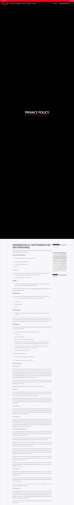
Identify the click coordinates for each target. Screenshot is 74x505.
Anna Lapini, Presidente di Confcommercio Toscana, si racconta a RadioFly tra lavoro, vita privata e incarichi (59, 290)
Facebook (28, 486)
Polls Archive (55, 309)
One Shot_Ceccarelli (56, 297)
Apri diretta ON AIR (65, 3)
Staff (24, 3)
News (34, 3)
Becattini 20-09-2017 (56, 286)
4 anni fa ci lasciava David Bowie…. (59, 303)
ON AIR (55, 3)
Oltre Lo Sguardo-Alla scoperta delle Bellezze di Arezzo (59, 294)
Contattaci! (4, 0)
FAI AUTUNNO (55, 301)
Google (32, 478)
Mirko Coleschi (55, 299)
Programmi (18, 3)
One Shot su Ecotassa (57, 296)
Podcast (29, 3)
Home (12, 3)
